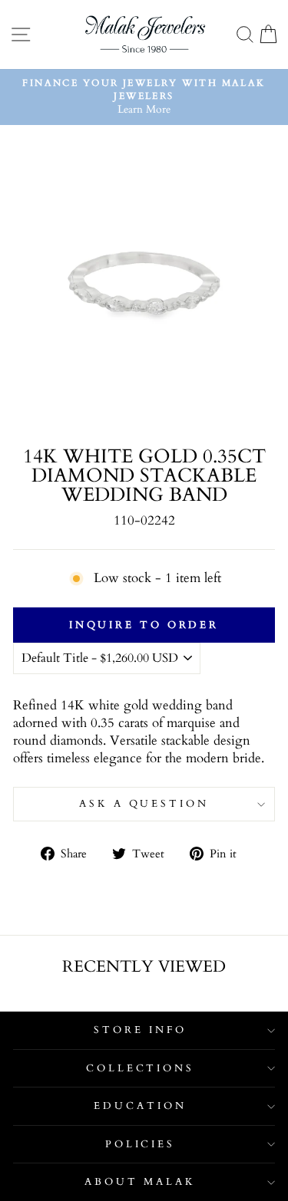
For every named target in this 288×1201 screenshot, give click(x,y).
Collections (140, 1068)
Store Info (140, 1030)
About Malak (140, 1182)
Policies (140, 1144)
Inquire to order (144, 625)
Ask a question (144, 804)
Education (140, 1106)
